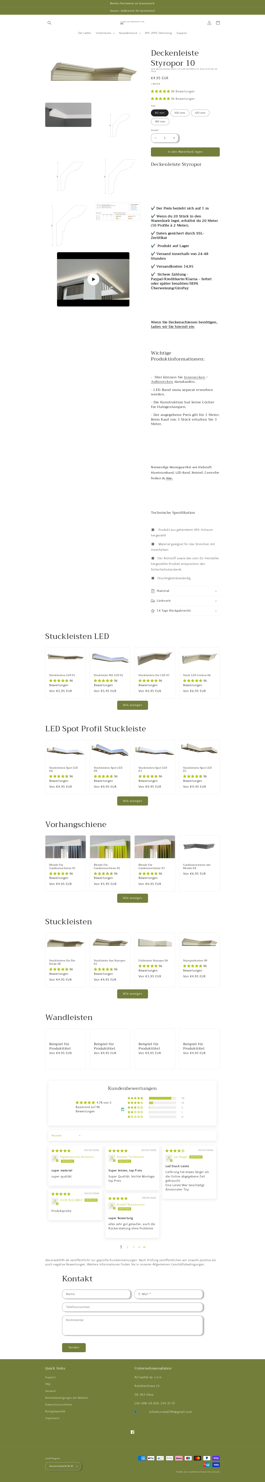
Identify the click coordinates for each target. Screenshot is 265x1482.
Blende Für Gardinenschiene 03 (152, 866)
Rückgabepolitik (55, 1411)
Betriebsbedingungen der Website (66, 1397)
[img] (61, 1151)
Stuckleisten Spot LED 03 (153, 769)
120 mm (200, 112)
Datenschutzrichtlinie (58, 1404)
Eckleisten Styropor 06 (153, 960)
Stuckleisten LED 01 (62, 675)
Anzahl (154, 130)
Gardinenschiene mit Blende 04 (196, 866)
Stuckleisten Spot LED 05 (197, 769)
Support (50, 1377)
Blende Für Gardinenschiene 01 (62, 866)
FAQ (48, 1384)
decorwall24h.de (192, 1472)
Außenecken (162, 382)
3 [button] (134, 1247)
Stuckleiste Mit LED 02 (108, 675)
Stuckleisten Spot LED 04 (63, 769)
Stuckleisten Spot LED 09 (108, 769)
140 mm (160, 121)
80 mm (160, 112)
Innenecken (194, 377)
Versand (50, 1391)
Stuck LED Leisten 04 (197, 675)
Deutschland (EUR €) (61, 1466)
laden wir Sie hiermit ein (173, 327)
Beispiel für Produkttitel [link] (60, 1046)
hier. (169, 478)
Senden (74, 1347)
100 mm (180, 112)
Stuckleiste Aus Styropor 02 (109, 962)
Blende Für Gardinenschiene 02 (107, 866)
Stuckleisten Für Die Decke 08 (62, 962)
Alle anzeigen (132, 705)
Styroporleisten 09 (195, 960)
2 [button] (127, 1247)
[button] (49, 23)
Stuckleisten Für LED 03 (154, 675)
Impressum (52, 1418)
